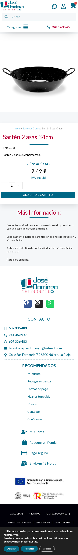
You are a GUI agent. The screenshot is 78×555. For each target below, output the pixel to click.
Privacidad (34, 514)
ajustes (32, 541)
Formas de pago (37, 389)
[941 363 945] (48, 27)
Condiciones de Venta (19, 522)
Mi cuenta (34, 373)
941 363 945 (61, 27)
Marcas (32, 404)
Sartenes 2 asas (31, 128)
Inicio (17, 128)
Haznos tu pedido (38, 396)
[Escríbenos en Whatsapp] (54, 6)
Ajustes (47, 548)
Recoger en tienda (39, 381)
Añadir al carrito (38, 194)
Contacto (33, 411)
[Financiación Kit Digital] (39, 481)
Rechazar (29, 548)
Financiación (43, 522)
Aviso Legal (16, 514)
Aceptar (11, 548)
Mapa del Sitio (63, 522)
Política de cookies (56, 514)
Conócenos (34, 419)
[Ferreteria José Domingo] (12, 5)
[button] (18, 27)
